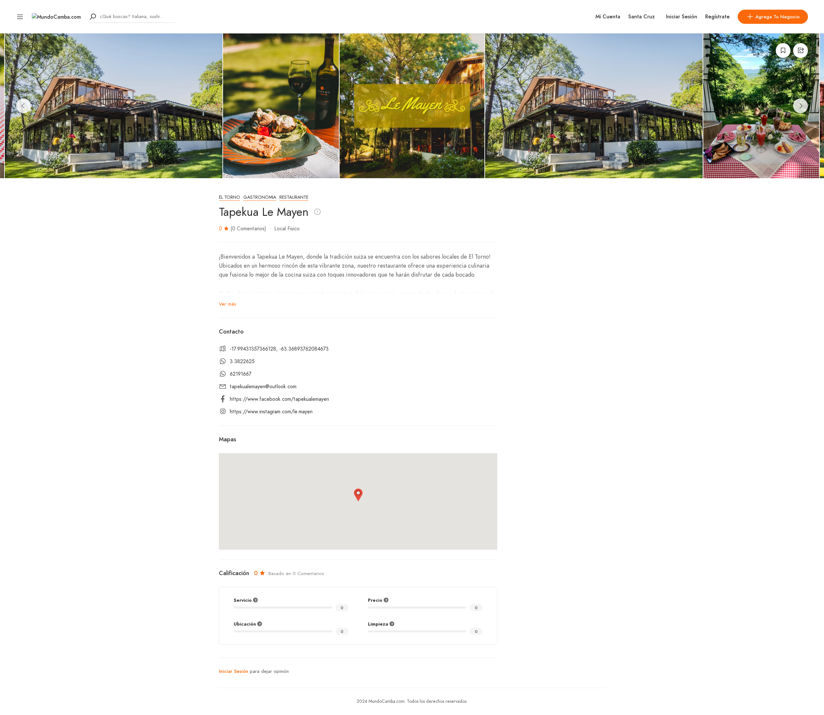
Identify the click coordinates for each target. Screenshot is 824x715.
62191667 (240, 374)
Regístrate (717, 16)
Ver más (227, 304)
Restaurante (293, 197)
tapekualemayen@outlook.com (263, 386)
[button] (358, 495)
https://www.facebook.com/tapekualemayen (279, 399)
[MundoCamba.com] (56, 16)
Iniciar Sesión (681, 16)
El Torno (229, 197)
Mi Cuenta (607, 16)
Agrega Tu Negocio (777, 16)
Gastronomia (259, 197)
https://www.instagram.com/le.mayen (271, 411)
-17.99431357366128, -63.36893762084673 (279, 349)
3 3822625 (242, 361)
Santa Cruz (641, 16)
